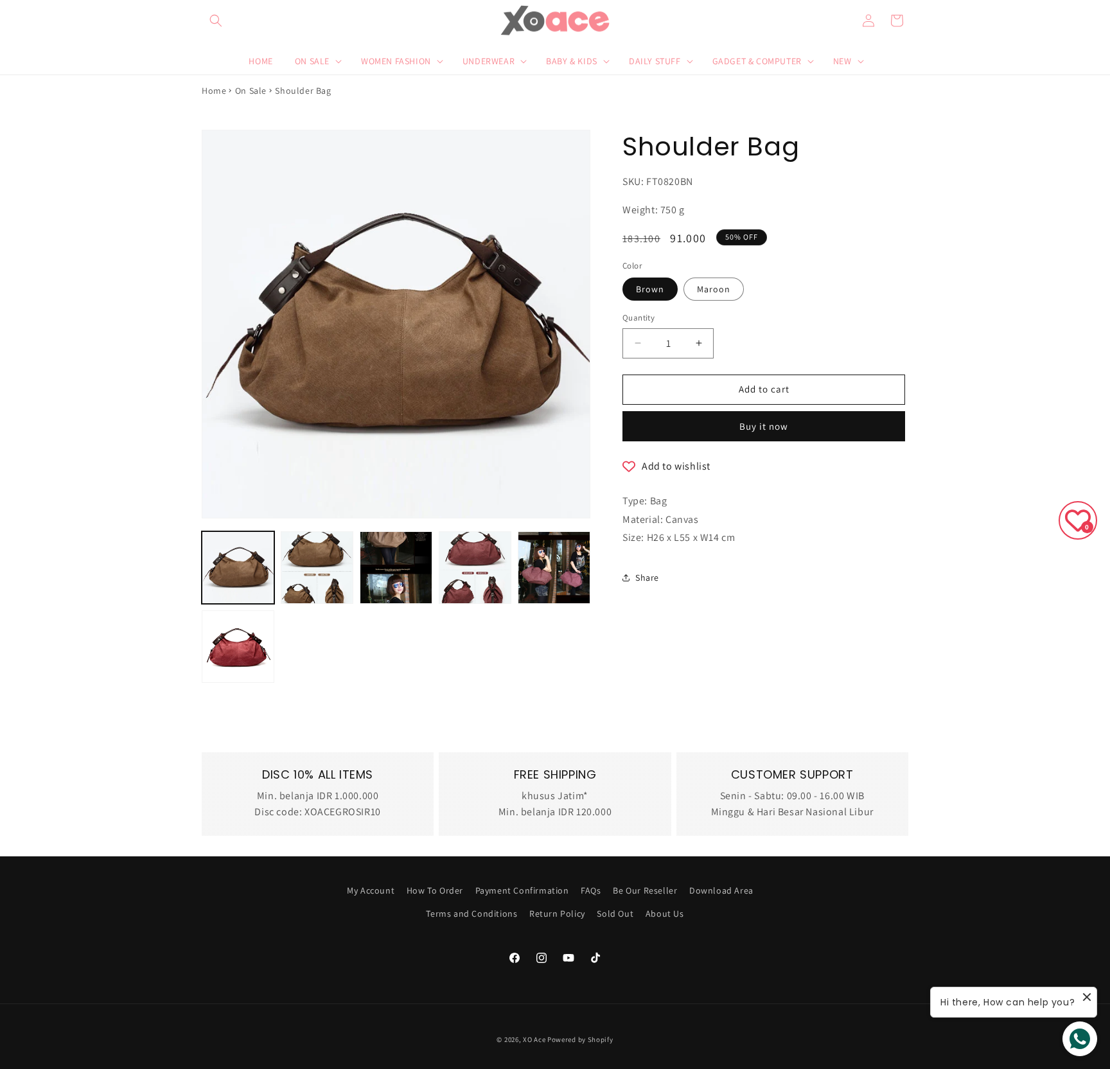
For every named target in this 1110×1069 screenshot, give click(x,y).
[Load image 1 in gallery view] (238, 567)
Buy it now (763, 426)
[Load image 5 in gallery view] (475, 567)
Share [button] (647, 577)
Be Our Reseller (645, 890)
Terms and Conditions (471, 913)
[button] (216, 20)
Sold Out (615, 913)
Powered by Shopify (580, 1039)
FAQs (591, 890)
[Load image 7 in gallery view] (238, 646)
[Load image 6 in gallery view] (554, 567)
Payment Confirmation (522, 890)
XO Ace (534, 1039)
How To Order (435, 890)
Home (214, 90)
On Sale (251, 90)
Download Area (721, 890)
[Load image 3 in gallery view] (396, 567)
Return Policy (557, 913)
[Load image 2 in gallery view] (317, 567)
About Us (665, 913)
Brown (650, 289)
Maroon (713, 289)
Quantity (638, 317)
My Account (370, 890)
